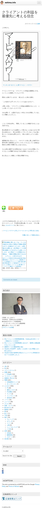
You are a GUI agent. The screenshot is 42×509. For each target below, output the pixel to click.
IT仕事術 (9, 392)
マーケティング (9, 376)
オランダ (9, 421)
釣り (5, 413)
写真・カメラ (8, 405)
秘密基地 (9, 435)
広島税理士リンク (12, 382)
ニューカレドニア (12, 427)
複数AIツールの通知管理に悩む (13, 347)
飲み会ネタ (7, 407)
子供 (5, 415)
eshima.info (10, 2)
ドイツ (9, 423)
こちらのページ (9, 225)
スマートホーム (9, 370)
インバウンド (11, 396)
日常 (5, 431)
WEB (5, 380)
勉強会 (6, 409)
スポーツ (9, 437)
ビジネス (7, 386)
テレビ (6, 403)
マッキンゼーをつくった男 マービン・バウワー (17, 85)
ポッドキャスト (11, 384)
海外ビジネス (11, 390)
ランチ (9, 394)
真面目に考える (9, 378)
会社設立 (9, 398)
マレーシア (10, 419)
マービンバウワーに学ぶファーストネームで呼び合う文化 (21, 231)
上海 (8, 425)
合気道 (9, 433)
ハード (6, 400)
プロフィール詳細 (7, 327)
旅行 (5, 417)
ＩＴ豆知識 (7, 374)
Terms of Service (14, 486)
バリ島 (9, 429)
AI (5, 368)
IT (7, 388)
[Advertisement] (21, 180)
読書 (38, 24)
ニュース (7, 401)
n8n (5, 366)
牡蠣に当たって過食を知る (30, 235)
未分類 (6, 439)
